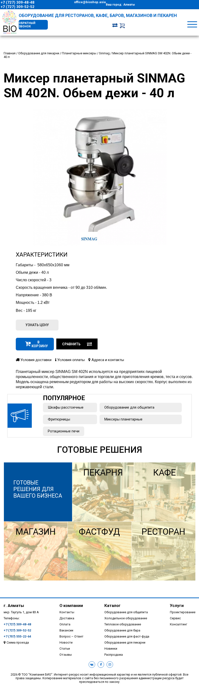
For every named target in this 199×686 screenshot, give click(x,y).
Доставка (66, 618)
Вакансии (66, 630)
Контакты (66, 612)
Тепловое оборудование (122, 624)
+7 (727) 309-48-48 (17, 2)
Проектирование (182, 612)
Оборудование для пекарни (124, 642)
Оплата (64, 624)
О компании (71, 605)
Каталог (112, 605)
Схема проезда (18, 642)
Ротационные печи (63, 431)
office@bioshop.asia (90, 2)
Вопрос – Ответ (71, 636)
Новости (66, 642)
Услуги (177, 605)
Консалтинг (178, 624)
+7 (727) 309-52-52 (17, 7)
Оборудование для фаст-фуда (126, 636)
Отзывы (65, 654)
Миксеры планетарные (123, 419)
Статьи (64, 648)
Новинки (110, 648)
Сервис (175, 618)
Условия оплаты (70, 360)
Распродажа (113, 654)
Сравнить (71, 344)
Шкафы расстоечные (65, 407)
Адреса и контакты (107, 360)
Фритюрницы (59, 419)
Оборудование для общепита (129, 407)
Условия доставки (35, 360)
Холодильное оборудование (125, 618)
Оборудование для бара (122, 630)
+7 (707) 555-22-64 (17, 636)
